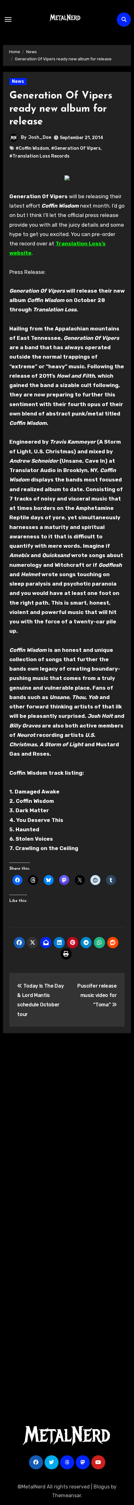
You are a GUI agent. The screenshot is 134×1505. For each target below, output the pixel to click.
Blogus (101, 1487)
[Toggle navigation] (8, 19)
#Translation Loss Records (39, 156)
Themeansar (66, 1495)
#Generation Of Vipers (76, 148)
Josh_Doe (39, 137)
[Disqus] (67, 1129)
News (18, 81)
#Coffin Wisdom (32, 148)
